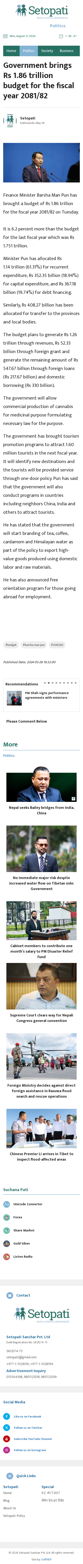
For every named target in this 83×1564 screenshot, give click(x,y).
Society (47, 51)
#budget (11, 644)
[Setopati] (41, 1315)
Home (7, 1493)
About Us (9, 1508)
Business (66, 51)
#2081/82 (57, 644)
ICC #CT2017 (51, 1493)
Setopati (27, 118)
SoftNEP (46, 1559)
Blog (6, 1501)
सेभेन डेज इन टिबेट (53, 1501)
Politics (28, 51)
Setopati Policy (14, 1516)
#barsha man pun (34, 644)
